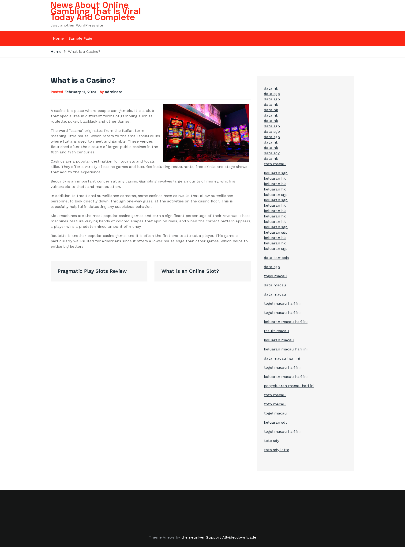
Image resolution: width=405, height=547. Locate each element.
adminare (113, 92)
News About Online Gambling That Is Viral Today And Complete (96, 11)
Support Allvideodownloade (231, 537)
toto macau (275, 164)
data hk (271, 88)
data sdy (272, 153)
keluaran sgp (276, 173)
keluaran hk (275, 178)
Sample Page (80, 38)
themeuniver (193, 537)
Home (58, 38)
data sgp (272, 93)
